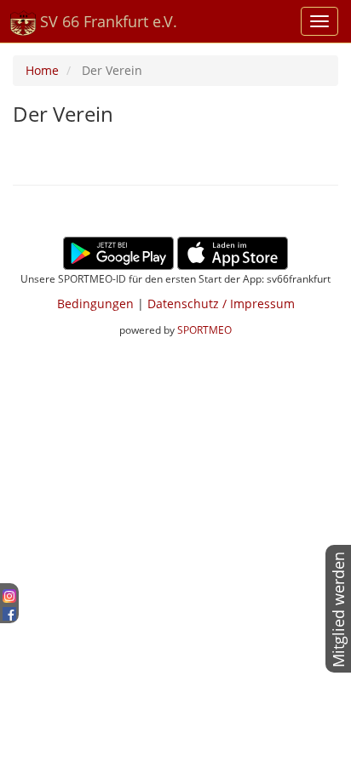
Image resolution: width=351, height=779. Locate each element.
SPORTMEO (204, 329)
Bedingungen (95, 303)
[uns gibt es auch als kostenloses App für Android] (118, 251)
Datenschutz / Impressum (221, 303)
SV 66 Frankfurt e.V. (106, 21)
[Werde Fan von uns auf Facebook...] (9, 611)
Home (42, 70)
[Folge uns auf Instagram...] (9, 594)
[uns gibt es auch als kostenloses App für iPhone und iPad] (232, 251)
